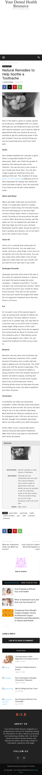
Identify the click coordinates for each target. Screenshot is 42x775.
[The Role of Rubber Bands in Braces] (7, 670)
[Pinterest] (15, 87)
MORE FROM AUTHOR (29, 583)
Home (4, 63)
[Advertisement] (21, 32)
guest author (13, 513)
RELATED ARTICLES (12, 583)
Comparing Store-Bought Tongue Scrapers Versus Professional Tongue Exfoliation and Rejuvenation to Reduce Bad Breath (27, 615)
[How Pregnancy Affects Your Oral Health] (7, 591)
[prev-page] (3, 626)
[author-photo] (21, 568)
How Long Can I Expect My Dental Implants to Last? (31, 547)
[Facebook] (4, 87)
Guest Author (8, 82)
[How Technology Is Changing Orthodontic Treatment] (7, 681)
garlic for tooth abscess (12, 179)
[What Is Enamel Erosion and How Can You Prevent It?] (7, 602)
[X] (9, 87)
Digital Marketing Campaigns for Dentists (21, 766)
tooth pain (31, 515)
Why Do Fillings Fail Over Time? (26, 688)
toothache (6, 518)
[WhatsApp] (20, 87)
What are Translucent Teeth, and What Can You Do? (10, 547)
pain (18, 515)
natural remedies (9, 515)
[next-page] (7, 626)
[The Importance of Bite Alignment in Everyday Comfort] (7, 659)
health (32, 513)
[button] (3, 58)
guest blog (23, 513)
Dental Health (13, 63)
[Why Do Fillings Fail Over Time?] (7, 691)
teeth (24, 515)
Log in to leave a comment (21, 640)
